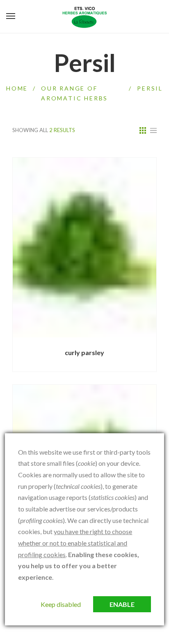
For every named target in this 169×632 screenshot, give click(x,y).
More (60, 337)
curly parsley (84, 352)
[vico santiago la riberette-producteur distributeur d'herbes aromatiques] (84, 16)
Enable (122, 604)
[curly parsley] (84, 248)
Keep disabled (61, 604)
